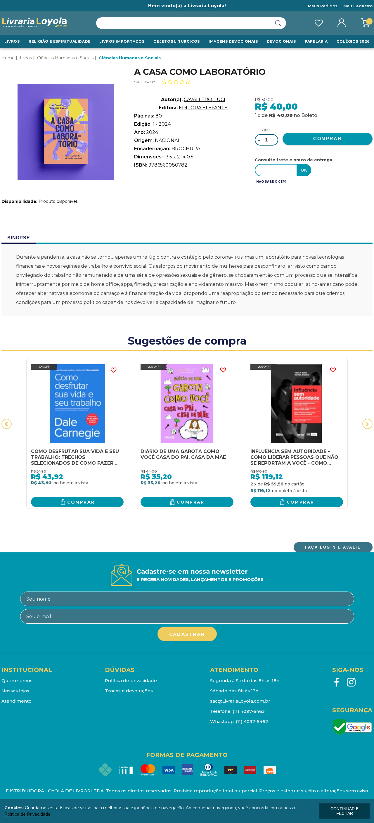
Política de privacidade (131, 680)
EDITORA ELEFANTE (203, 107)
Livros (12, 41)
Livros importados (121, 41)
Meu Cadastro (358, 6)
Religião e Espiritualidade (60, 41)
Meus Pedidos (322, 6)
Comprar (81, 502)
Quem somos (16, 680)
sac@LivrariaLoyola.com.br (240, 701)
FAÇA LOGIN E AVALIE (333, 547)
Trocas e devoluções (129, 691)
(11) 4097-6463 (249, 711)
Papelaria (316, 41)
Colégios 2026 (353, 41)
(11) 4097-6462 (252, 721)
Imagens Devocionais (233, 41)
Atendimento (16, 701)
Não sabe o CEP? (271, 182)
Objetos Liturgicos (176, 41)
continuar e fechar (344, 811)
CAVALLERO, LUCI (204, 99)
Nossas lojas (15, 691)
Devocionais (281, 41)
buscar (278, 23)
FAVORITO (113, 370)
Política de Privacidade (27, 814)
